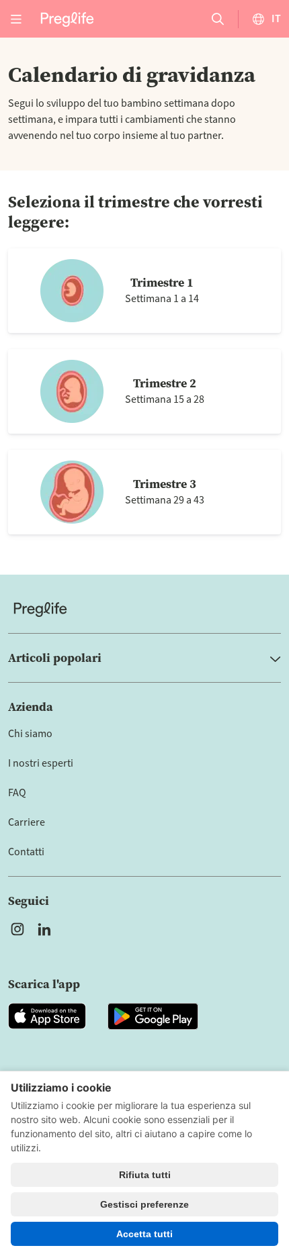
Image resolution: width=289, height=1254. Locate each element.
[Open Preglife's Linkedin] (47, 929)
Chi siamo (30, 733)
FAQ (17, 792)
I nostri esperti (40, 763)
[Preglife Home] (67, 18)
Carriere (26, 822)
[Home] (144, 609)
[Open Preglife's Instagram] (17, 929)
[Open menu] (16, 19)
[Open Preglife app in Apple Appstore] (47, 1016)
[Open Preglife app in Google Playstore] (153, 1016)
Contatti (26, 852)
